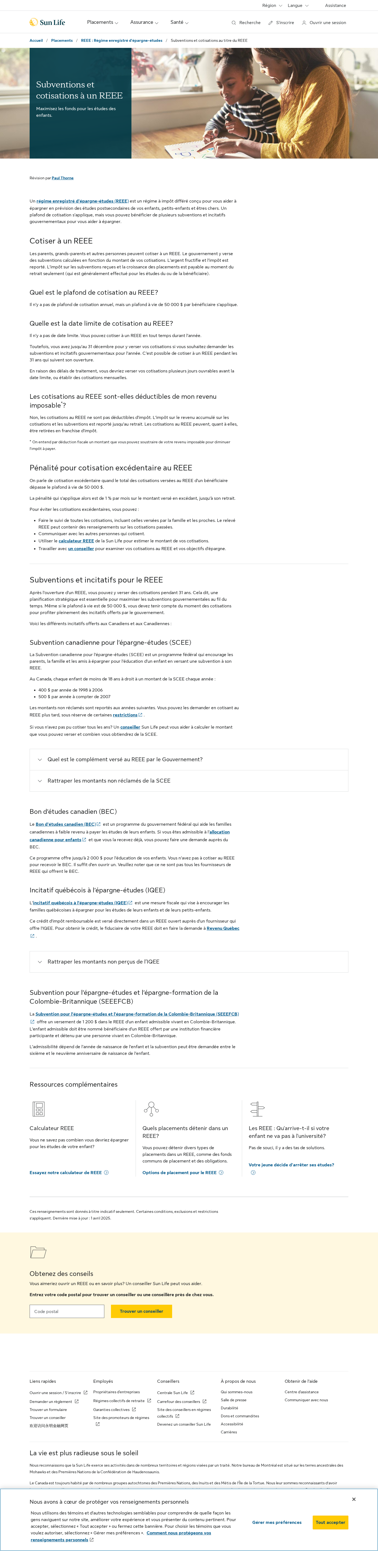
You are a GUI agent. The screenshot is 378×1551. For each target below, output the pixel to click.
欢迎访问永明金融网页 (49, 1425)
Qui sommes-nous (236, 1392)
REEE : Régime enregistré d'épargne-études (121, 40)
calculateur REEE (76, 540)
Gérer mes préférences (277, 1522)
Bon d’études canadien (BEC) (66, 824)
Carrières (229, 1432)
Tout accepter (330, 1522)
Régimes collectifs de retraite (119, 1401)
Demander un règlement (51, 1401)
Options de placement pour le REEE (180, 1172)
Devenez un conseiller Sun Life (184, 1424)
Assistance (335, 5)
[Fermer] (354, 1499)
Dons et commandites (240, 1416)
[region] (189, 1519)
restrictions (125, 715)
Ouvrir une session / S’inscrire (55, 1393)
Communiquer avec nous (306, 1400)
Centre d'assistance (302, 1392)
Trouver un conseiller (141, 1311)
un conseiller (81, 548)
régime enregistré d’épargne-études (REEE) (83, 201)
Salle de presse (234, 1400)
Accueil (36, 40)
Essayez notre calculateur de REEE (66, 1172)
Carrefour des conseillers (178, 1401)
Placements (62, 40)
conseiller (130, 727)
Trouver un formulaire (48, 1409)
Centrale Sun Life (172, 1393)
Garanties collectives (111, 1409)
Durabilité (229, 1408)
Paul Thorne (63, 178)
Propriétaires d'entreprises (116, 1392)
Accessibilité (232, 1424)
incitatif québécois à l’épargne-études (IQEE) (80, 902)
